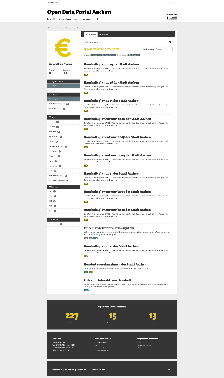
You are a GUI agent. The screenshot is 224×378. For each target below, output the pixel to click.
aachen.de (69, 370)
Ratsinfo (97, 345)
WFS (90, 238)
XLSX (86, 272)
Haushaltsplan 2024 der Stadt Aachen (111, 64)
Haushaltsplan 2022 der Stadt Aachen (111, 246)
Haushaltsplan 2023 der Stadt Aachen (111, 173)
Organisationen (65, 19)
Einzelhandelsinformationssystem (109, 228)
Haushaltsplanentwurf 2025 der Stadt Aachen (117, 137)
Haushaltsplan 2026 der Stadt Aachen (111, 82)
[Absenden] (170, 42)
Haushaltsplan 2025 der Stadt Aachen (111, 101)
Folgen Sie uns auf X (59, 350)
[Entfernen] (114, 55)
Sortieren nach (148, 49)
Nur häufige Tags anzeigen (58, 180)
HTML (95, 238)
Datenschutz (83, 370)
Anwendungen (88, 19)
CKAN (138, 343)
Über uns (104, 35)
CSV (86, 74)
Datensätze (51, 19)
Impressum (57, 370)
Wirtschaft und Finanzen (74, 28)
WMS (86, 238)
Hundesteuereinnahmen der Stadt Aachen (115, 264)
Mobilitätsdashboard (102, 350)
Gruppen (76, 19)
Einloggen (171, 3)
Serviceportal (99, 348)
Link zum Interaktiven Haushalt (107, 280)
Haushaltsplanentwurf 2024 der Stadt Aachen (117, 155)
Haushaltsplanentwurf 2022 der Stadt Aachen (117, 210)
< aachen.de (52, 3)
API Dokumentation (143, 345)
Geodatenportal (100, 343)
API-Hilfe (139, 348)
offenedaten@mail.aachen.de (63, 348)
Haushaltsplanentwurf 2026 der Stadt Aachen (117, 119)
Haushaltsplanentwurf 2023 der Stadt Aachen (117, 192)
